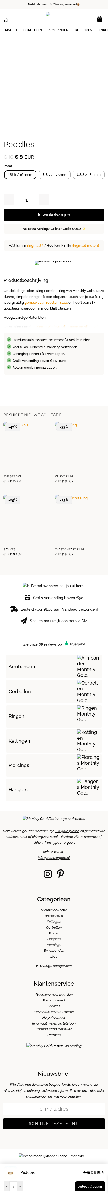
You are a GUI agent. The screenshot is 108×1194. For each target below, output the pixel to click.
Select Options (90, 1186)
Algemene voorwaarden (54, 994)
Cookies (54, 1006)
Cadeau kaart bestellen (54, 1029)
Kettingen (83, 30)
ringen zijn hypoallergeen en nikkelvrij (67, 327)
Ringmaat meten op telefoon (54, 1023)
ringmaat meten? (85, 246)
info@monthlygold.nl (54, 858)
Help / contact (53, 1018)
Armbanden (58, 30)
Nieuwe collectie (54, 910)
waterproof (92, 837)
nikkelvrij (39, 843)
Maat (8, 166)
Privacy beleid (54, 1000)
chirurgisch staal (45, 837)
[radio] (20, 175)
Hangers (18, 789)
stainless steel (16, 837)
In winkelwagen (54, 214)
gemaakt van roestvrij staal (46, 303)
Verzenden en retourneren (54, 1012)
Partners (54, 1035)
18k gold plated (67, 831)
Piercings (19, 765)
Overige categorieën (56, 966)
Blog (54, 956)
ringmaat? (35, 246)
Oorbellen (32, 30)
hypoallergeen (63, 843)
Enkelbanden (54, 951)
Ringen (11, 30)
